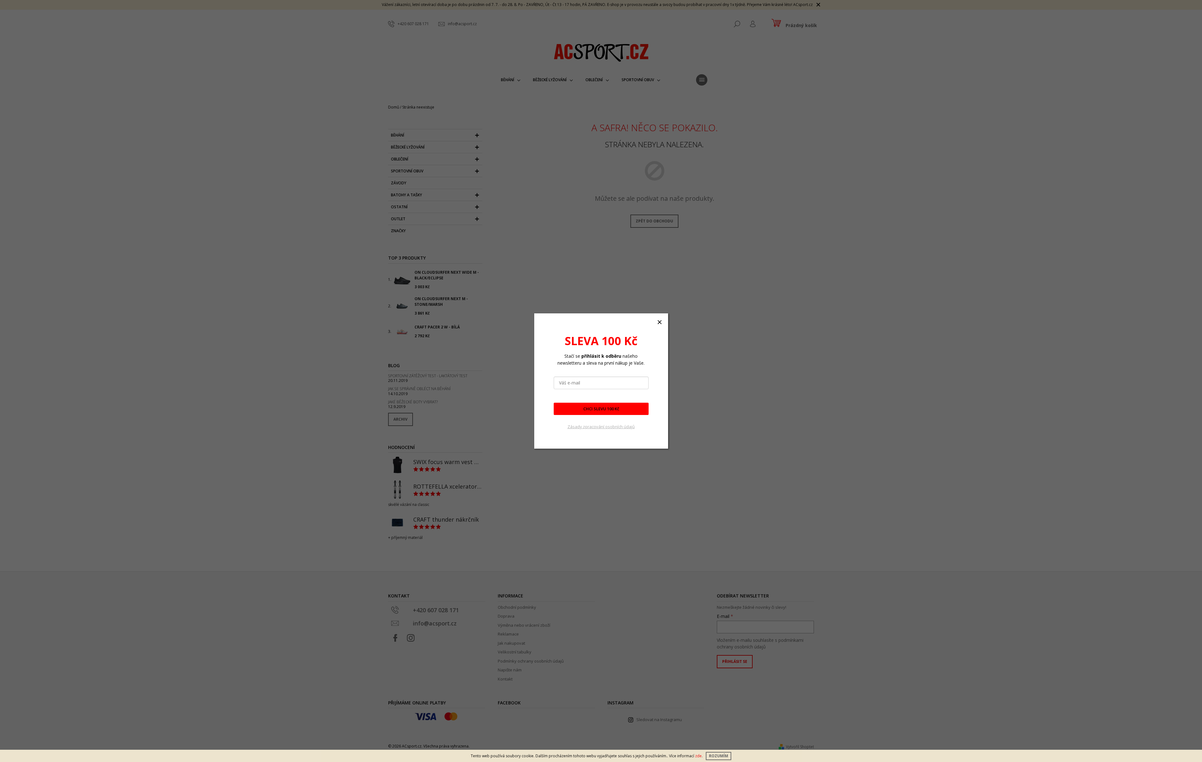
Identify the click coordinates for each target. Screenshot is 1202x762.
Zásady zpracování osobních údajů (601, 426)
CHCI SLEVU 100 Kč (601, 409)
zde (698, 756)
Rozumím (718, 756)
